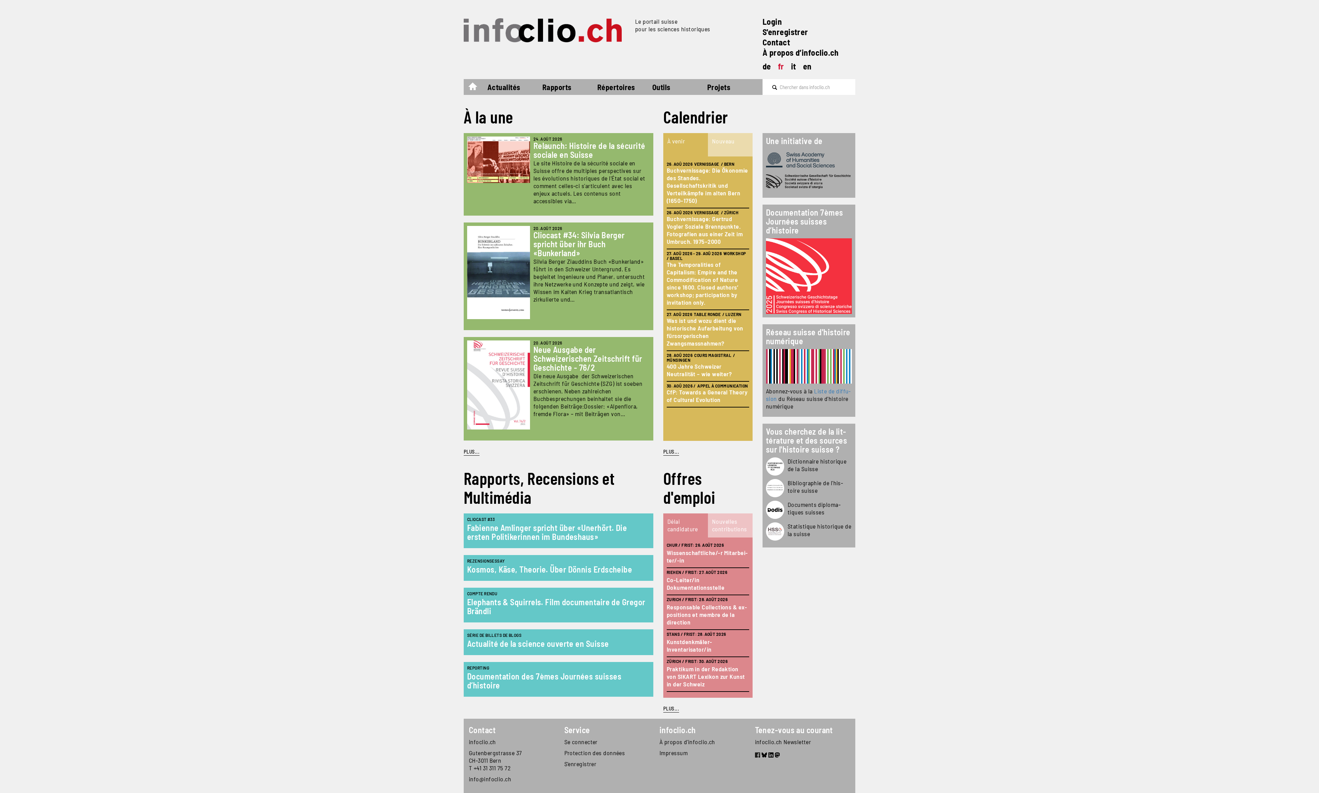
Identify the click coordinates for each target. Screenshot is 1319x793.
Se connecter (581, 742)
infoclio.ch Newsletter (783, 742)
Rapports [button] (557, 87)
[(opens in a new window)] (809, 366)
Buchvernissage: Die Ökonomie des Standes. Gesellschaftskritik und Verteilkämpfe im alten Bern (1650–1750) (707, 185)
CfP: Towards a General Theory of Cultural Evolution (707, 395)
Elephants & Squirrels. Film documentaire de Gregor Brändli (556, 606)
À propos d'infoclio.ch (687, 742)
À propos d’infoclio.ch (801, 52)
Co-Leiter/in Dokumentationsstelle (695, 583)
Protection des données (594, 753)
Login (772, 21)
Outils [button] (661, 87)
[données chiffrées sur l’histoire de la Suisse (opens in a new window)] (775, 531)
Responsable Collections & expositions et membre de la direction (707, 614)
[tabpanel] (708, 298)
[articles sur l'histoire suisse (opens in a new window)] (775, 466)
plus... (671, 451)
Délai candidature (682, 525)
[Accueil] (547, 30)
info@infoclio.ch (490, 779)
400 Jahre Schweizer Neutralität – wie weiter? (699, 370)
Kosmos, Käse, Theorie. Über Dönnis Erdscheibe (549, 569)
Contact (776, 42)
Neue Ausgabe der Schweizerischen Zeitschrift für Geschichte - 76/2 (587, 358)
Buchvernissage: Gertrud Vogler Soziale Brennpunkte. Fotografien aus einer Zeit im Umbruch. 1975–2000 (705, 230)
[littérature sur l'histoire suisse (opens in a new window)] (775, 488)
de (767, 66)
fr (781, 66)
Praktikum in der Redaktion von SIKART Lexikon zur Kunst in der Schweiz (706, 676)
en (807, 66)
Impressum (674, 753)
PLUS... (472, 451)
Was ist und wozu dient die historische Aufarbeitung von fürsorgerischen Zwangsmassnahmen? (705, 332)
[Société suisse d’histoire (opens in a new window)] (809, 181)
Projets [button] (718, 87)
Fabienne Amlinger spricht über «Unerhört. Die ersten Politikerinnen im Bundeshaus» (547, 532)
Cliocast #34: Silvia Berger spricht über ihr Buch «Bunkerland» (579, 244)
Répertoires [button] (616, 87)
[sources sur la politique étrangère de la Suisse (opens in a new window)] (775, 510)
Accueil (476, 88)
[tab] (685, 144)
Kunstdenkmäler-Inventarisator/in (689, 645)
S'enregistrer (785, 32)
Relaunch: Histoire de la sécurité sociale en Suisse (589, 150)
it (793, 66)
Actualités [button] (503, 87)
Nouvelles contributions (729, 525)
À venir (676, 141)
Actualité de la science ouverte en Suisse (538, 644)
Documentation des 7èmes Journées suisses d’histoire (544, 680)
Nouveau (723, 141)
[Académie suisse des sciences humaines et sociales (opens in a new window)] (809, 159)
